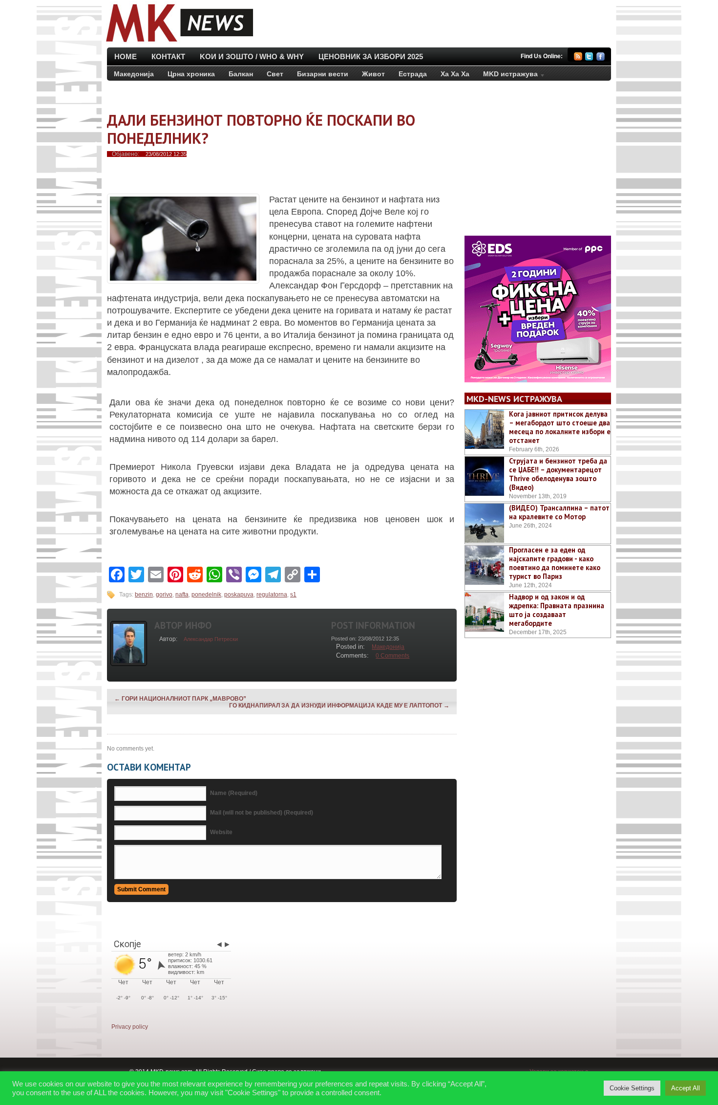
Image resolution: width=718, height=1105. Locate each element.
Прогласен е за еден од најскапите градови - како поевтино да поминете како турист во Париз (554, 563)
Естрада (413, 74)
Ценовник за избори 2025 (370, 56)
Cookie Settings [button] (632, 1088)
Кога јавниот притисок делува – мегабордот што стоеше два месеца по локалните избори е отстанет (560, 427)
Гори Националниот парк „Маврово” (180, 698)
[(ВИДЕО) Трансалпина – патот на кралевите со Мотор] (484, 523)
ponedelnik (206, 594)
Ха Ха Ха (455, 74)
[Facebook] (600, 58)
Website (221, 832)
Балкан (241, 74)
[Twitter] (589, 58)
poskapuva (238, 594)
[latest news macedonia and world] (178, 43)
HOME (125, 56)
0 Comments (392, 655)
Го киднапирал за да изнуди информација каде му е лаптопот (339, 705)
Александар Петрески (211, 639)
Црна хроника (191, 74)
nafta (182, 594)
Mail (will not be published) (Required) (261, 812)
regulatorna (271, 594)
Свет (275, 74)
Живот (373, 74)
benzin (144, 594)
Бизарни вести (322, 74)
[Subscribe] (578, 58)
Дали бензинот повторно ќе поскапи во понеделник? (261, 129)
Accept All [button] (685, 1088)
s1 (293, 594)
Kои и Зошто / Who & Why (252, 56)
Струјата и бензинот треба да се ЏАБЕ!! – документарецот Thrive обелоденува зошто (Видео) (558, 474)
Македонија (134, 74)
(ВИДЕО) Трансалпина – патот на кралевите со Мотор (559, 512)
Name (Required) (233, 793)
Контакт (168, 56)
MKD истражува (507, 76)
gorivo (164, 594)
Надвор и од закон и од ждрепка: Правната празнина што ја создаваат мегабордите (556, 610)
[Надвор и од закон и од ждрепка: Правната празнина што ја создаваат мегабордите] (484, 612)
